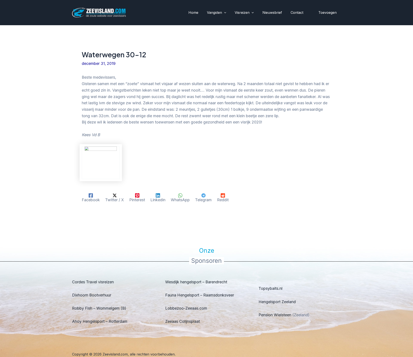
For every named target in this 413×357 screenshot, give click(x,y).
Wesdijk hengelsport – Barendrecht (196, 282)
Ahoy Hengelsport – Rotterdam (99, 321)
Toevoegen (327, 12)
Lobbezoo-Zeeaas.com (186, 308)
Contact (297, 12)
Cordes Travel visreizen (93, 282)
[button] (224, 13)
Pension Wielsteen (275, 315)
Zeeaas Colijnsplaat (182, 321)
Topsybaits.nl (270, 288)
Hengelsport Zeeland (277, 301)
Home (193, 12)
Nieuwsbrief (272, 12)
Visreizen (242, 12)
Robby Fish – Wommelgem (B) (99, 308)
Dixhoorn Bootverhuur (91, 295)
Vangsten (214, 12)
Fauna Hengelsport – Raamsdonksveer (199, 295)
